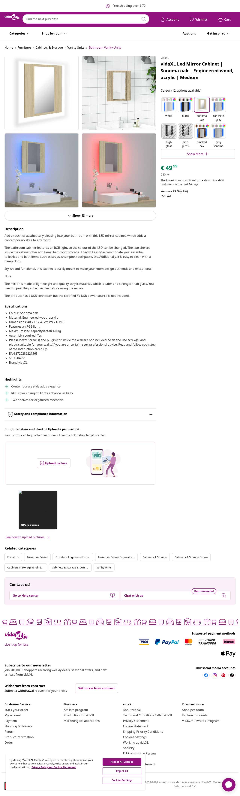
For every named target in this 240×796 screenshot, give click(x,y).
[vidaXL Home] (12, 17)
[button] (38, 510)
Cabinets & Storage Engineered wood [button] (27, 567)
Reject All (122, 771)
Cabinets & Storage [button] (155, 557)
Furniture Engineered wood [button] (73, 557)
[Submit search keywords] (144, 19)
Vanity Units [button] (104, 567)
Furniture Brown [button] (37, 557)
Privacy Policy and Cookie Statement (54, 767)
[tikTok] (232, 675)
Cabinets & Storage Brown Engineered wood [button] (71, 567)
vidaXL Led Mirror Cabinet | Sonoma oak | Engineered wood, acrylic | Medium (197, 70)
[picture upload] (103, 463)
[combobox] (85, 19)
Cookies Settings (135, 737)
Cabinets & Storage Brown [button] (191, 557)
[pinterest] (223, 675)
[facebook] (206, 675)
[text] (169, 169)
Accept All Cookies (122, 762)
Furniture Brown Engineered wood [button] (117, 557)
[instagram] (215, 675)
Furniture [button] (13, 557)
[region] (75, 772)
